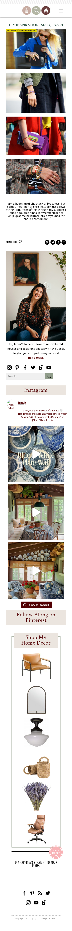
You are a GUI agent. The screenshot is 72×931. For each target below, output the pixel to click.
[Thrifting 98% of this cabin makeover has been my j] (36, 570)
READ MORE (36, 358)
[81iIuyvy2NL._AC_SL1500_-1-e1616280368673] (36, 746)
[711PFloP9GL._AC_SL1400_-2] (36, 777)
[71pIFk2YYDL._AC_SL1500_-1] (36, 681)
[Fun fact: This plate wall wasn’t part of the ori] (36, 454)
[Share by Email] (63, 242)
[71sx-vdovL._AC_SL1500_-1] (36, 810)
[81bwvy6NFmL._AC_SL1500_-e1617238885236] (36, 713)
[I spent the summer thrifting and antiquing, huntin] (36, 512)
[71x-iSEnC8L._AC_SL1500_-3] (36, 842)
